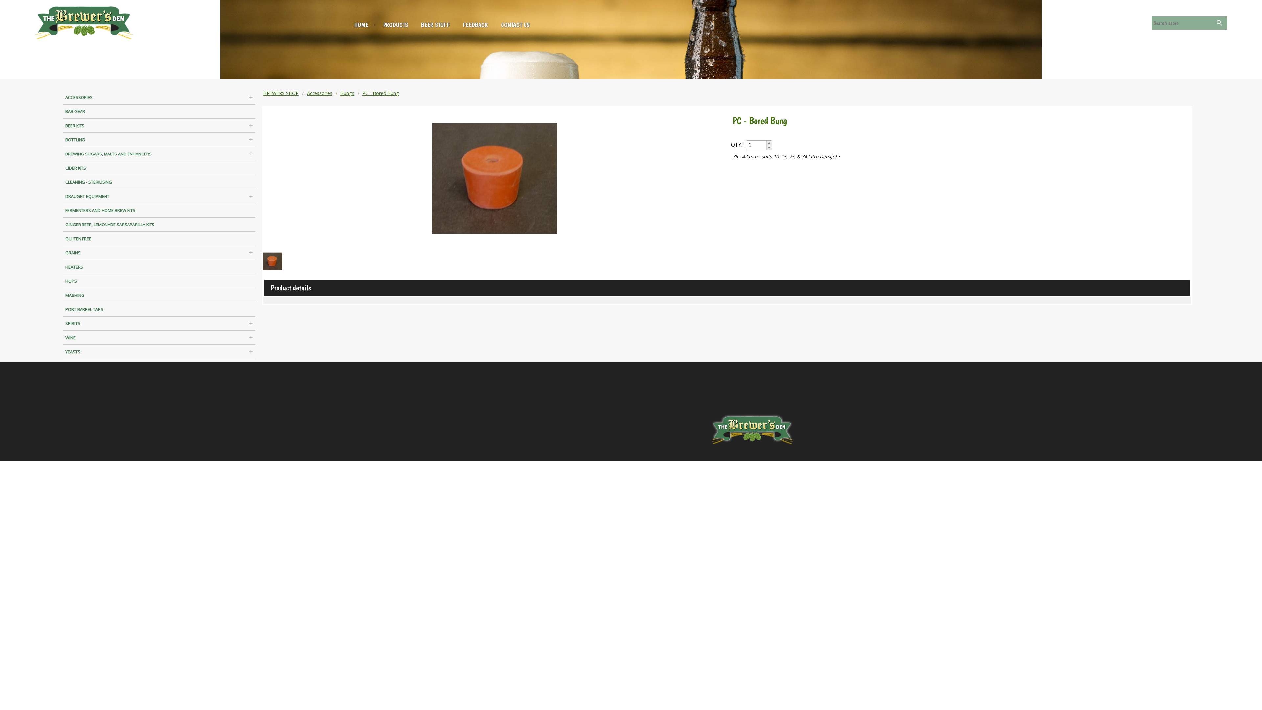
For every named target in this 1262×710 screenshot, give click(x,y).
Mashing (74, 295)
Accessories (79, 97)
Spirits (72, 323)
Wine (70, 338)
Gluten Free (78, 239)
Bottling (75, 140)
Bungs (347, 93)
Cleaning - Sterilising (88, 182)
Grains (73, 253)
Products (395, 25)
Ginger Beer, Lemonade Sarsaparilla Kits (109, 224)
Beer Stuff (435, 25)
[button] (769, 143)
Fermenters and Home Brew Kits (100, 210)
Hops (71, 281)
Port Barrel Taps (84, 309)
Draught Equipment (87, 196)
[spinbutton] (756, 145)
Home (361, 25)
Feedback (475, 25)
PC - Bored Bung (380, 93)
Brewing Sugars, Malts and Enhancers (108, 154)
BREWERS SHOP (281, 93)
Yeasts (72, 352)
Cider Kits (75, 168)
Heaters (74, 267)
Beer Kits (74, 126)
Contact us (515, 25)
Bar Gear (75, 111)
